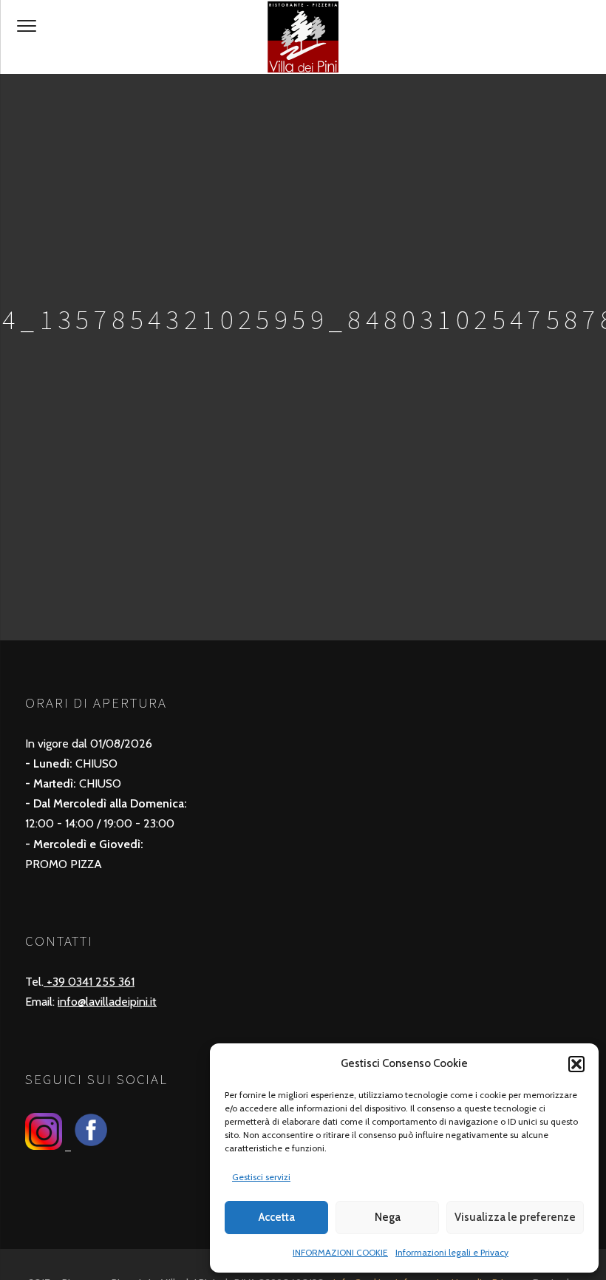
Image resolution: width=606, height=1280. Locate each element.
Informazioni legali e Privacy (451, 1252)
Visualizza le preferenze (515, 1217)
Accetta (277, 1217)
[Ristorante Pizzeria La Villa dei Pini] (303, 37)
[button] (576, 1064)
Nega (388, 1217)
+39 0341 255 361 (89, 982)
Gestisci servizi (261, 1176)
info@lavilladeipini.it (107, 1002)
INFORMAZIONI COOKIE (340, 1252)
